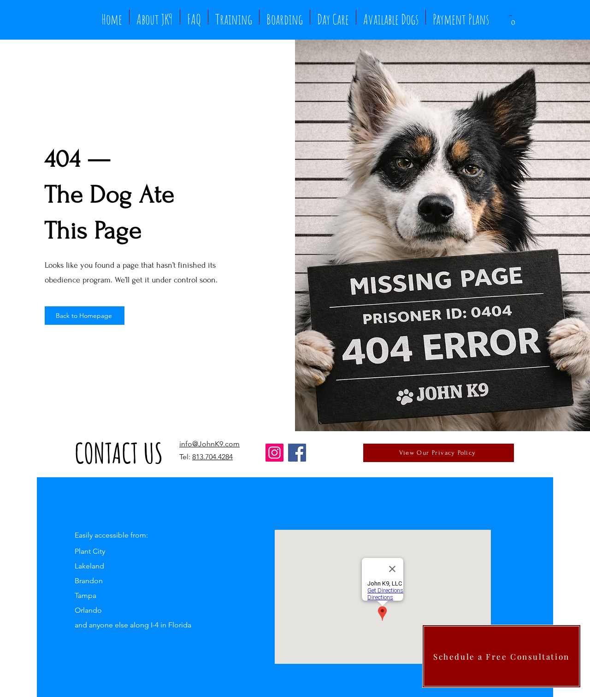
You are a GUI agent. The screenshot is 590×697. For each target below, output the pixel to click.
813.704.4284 (212, 456)
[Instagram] (274, 453)
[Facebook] (297, 453)
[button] (513, 19)
